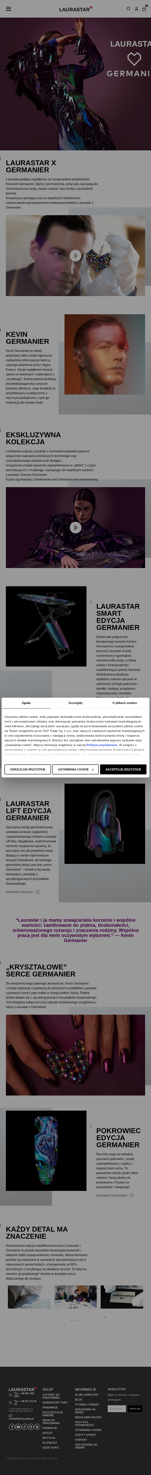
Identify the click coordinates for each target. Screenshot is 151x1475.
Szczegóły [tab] (75, 703)
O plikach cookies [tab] (124, 703)
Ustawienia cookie (73, 769)
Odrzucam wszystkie (27, 769)
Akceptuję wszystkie (123, 769)
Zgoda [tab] (26, 703)
